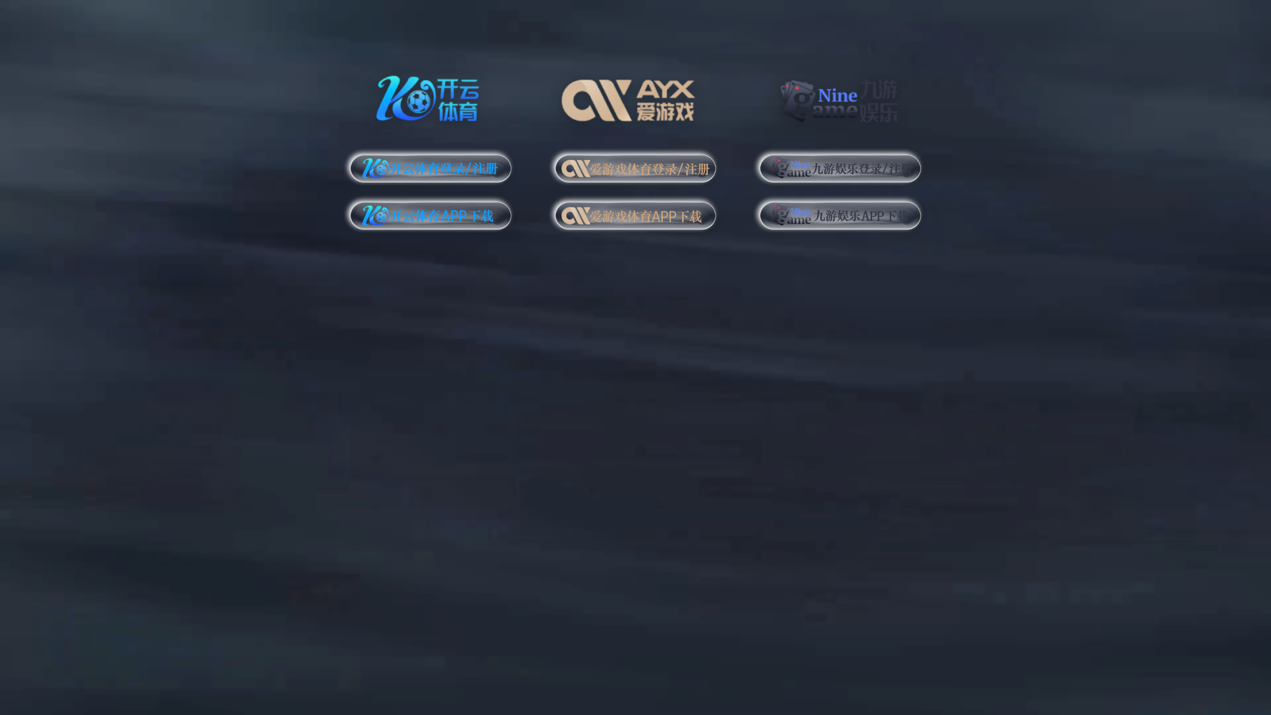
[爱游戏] (636, 97)
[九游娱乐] (840, 97)
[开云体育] (431, 97)
